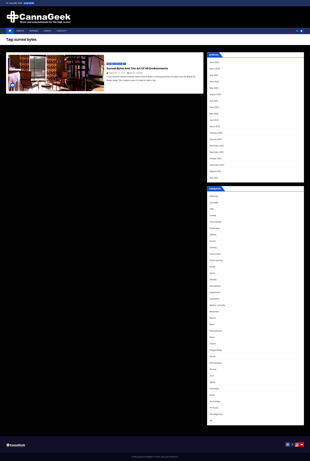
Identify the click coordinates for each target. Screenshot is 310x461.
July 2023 (214, 101)
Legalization (215, 292)
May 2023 (214, 114)
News (109, 63)
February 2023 (216, 133)
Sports (212, 382)
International (215, 286)
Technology (117, 63)
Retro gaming (215, 363)
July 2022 (214, 178)
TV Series (214, 408)
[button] (297, 31)
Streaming (214, 389)
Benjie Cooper (136, 73)
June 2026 (214, 62)
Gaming (213, 247)
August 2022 (215, 171)
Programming (215, 350)
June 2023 (214, 107)
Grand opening (216, 260)
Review (213, 369)
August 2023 (215, 94)
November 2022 (217, 152)
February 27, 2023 (117, 73)
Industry (213, 280)
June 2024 (214, 82)
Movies (213, 318)
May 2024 (214, 88)
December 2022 (217, 146)
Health (212, 267)
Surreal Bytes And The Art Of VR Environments (137, 68)
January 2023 (216, 139)
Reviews (34, 31)
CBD (212, 209)
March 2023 (215, 126)
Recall (212, 356)
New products (216, 331)
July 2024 (214, 75)
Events (20, 31)
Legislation (214, 299)
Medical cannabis (217, 305)
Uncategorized (216, 414)
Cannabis (214, 203)
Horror (212, 273)
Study (212, 395)
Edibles (213, 235)
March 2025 (215, 69)
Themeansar (173, 457)
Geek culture (215, 254)
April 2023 (214, 120)
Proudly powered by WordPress (143, 457)
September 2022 (217, 165)
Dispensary (215, 228)
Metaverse (214, 312)
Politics (213, 344)
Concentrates (215, 222)
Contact (62, 31)
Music (212, 324)
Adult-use (214, 196)
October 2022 (215, 159)
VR (124, 63)
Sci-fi (212, 376)
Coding (213, 215)
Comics (47, 31)
